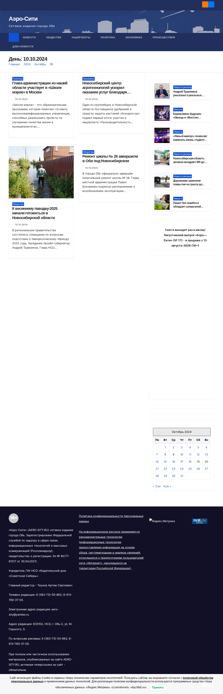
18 (190, 461)
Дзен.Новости (23, 46)
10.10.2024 (21, 99)
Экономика (134, 37)
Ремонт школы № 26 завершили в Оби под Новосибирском (110, 158)
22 (165, 468)
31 (181, 476)
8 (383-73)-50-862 (49, 594)
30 (173, 476)
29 (165, 476)
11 (190, 454)
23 (173, 468)
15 (165, 461)
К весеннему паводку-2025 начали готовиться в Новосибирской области (34, 213)
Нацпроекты (81, 37)
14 (157, 461)
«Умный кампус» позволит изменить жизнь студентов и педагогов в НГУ (190, 140)
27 (206, 468)
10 (181, 454)
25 (190, 468)
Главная (14, 64)
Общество (54, 37)
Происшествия (164, 37)
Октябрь (40, 64)
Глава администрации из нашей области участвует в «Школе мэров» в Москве (39, 87)
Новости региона (182, 87)
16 (173, 461)
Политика (108, 37)
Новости (30, 37)
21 (157, 468)
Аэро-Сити (23, 18)
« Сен (157, 486)
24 (181, 468)
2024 (27, 64)
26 (198, 468)
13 (206, 454)
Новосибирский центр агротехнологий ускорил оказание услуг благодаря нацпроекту (104, 90)
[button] (212, 42)
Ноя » (167, 486)
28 (157, 476)
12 (198, 454)
